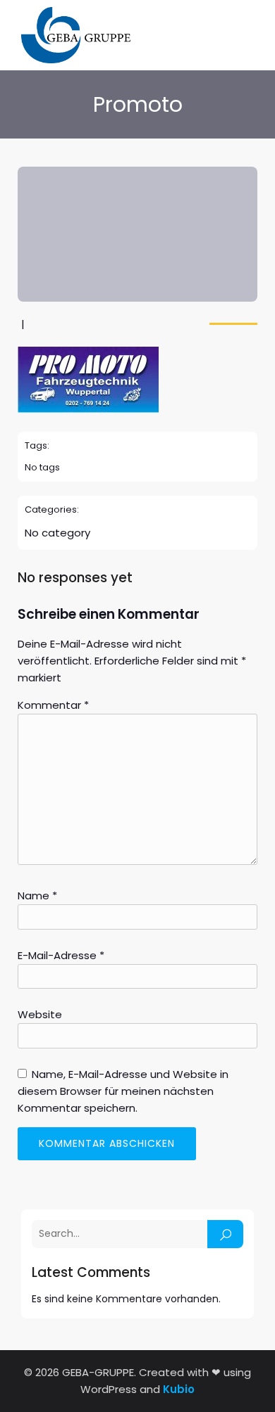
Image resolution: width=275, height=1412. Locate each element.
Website (40, 1014)
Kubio (179, 1389)
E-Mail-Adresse (61, 955)
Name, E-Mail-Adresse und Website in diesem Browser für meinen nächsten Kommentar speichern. (123, 1091)
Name (37, 895)
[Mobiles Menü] (245, 35)
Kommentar (53, 705)
